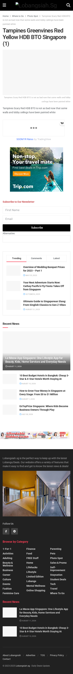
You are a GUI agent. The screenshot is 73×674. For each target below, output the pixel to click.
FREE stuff (32, 558)
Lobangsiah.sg (23, 666)
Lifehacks (31, 567)
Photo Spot (32, 16)
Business (8, 570)
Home (6, 16)
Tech (53, 584)
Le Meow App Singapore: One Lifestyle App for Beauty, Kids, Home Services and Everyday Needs (35, 359)
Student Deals (58, 579)
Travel (53, 588)
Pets (52, 553)
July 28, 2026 (27, 414)
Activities (8, 553)
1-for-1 (7, 548)
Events (6, 584)
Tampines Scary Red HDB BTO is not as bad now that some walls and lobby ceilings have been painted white (36, 20)
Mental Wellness (35, 585)
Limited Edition (35, 576)
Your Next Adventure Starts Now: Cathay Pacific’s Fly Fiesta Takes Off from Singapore (43, 286)
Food (29, 553)
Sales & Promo (58, 562)
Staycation (56, 574)
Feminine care (11, 593)
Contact (6, 659)
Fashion (7, 588)
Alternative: (9, 233)
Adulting (7, 558)
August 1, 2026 (28, 399)
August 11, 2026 (14, 366)
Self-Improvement (57, 569)
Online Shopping (35, 590)
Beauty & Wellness (8, 564)
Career (6, 574)
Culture (7, 579)
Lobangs (31, 581)
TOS (42, 655)
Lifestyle (31, 572)
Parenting (55, 548)
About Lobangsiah (12, 655)
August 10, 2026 (28, 384)
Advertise (30, 655)
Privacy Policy (57, 655)
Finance (30, 548)
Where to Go (18, 16)
